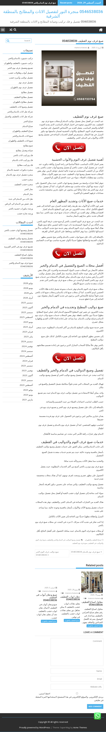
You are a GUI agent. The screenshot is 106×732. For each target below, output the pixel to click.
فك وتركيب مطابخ (25, 165)
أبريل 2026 (28, 297)
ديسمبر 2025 (27, 302)
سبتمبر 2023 (27, 380)
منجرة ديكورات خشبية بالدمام (20, 169)
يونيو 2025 (28, 322)
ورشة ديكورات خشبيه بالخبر (21, 208)
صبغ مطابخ (28, 145)
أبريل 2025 (28, 326)
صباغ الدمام (27, 126)
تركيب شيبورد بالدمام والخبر (20, 58)
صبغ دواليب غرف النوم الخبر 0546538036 (47, 553)
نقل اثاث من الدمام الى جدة (21, 198)
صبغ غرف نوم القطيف (79, 543)
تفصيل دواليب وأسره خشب (21, 77)
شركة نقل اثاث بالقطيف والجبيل (19, 116)
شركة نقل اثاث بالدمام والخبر (20, 111)
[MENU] (3, 30)
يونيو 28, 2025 (73, 589)
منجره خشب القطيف (23, 184)
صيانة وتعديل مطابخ (24, 150)
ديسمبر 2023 (27, 365)
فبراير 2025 (27, 331)
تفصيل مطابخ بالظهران (23, 101)
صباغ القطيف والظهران (93, 540)
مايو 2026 (28, 292)
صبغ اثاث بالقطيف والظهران (20, 140)
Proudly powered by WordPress (34, 727)
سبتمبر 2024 (27, 351)
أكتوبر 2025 (27, 307)
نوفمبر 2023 (27, 370)
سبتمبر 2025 (27, 312)
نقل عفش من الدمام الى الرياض (19, 203)
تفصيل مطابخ (27, 92)
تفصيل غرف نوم (26, 82)
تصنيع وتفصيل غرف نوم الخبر (20, 68)
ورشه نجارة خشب (25, 213)
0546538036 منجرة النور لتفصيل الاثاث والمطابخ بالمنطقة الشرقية (53, 14)
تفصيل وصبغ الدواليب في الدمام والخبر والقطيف (63, 540)
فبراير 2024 (27, 360)
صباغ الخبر (28, 121)
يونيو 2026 (28, 288)
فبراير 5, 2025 (50, 587)
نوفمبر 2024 (27, 346)
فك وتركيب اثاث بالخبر (23, 155)
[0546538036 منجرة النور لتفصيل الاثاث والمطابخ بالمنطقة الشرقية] (100, 29)
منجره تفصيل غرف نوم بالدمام (19, 174)
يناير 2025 (28, 336)
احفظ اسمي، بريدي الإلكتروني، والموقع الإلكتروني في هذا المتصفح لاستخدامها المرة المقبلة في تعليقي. (69, 697)
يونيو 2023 (28, 394)
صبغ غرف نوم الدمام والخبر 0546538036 (39, 2)
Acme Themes (80, 727)
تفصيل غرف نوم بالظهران (21, 87)
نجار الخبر (28, 189)
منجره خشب (27, 179)
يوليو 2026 (28, 283)
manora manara (81, 47)
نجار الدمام (28, 194)
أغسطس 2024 (26, 355)
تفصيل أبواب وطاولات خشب (20, 72)
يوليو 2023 (28, 389)
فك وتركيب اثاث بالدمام (22, 160)
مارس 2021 (27, 399)
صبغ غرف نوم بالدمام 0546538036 (85, 551)
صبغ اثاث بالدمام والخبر (22, 135)
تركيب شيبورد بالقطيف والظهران (18, 63)
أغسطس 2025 (26, 317)
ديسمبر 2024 (27, 341)
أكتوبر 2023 (27, 375)
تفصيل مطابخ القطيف (23, 97)
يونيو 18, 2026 (95, 595)
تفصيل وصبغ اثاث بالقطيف (21, 106)
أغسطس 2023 (26, 385)
